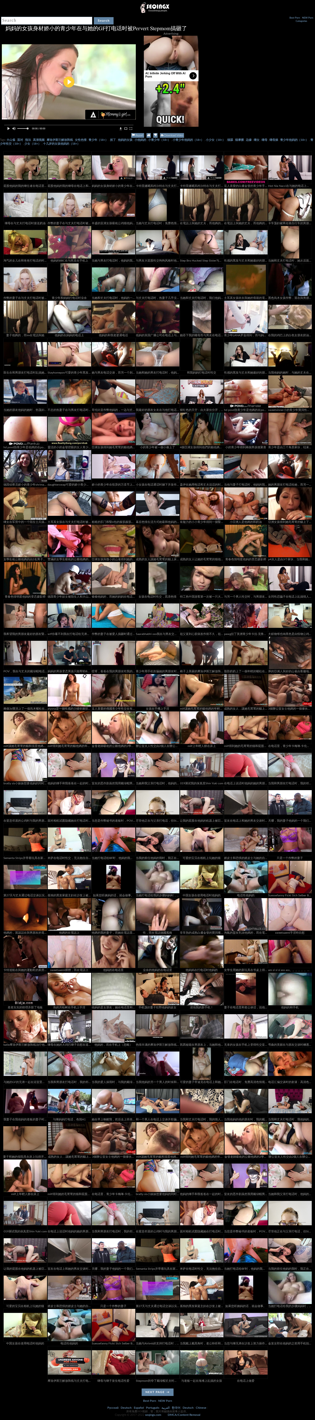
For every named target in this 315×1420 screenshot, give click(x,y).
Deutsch (126, 1407)
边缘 (249, 139)
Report (139, 135)
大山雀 (11, 139)
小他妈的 (140, 139)
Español (139, 1407)
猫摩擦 (239, 139)
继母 (264, 139)
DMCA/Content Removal (184, 1414)
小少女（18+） (215, 139)
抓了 (113, 139)
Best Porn (294, 18)
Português (152, 1407)
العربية (166, 1407)
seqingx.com (153, 1414)
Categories (301, 21)
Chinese (201, 1407)
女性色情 (81, 139)
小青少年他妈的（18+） (188, 139)
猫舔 (230, 139)
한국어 (176, 1407)
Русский (112, 1407)
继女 (257, 139)
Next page (155, 1392)
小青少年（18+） (159, 139)
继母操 (273, 139)
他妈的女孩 (125, 139)
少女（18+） (32, 143)
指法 (28, 139)
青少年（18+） (98, 139)
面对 (20, 139)
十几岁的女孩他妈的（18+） (61, 143)
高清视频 (39, 139)
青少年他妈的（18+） (294, 139)
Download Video (173, 135)
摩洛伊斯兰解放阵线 (60, 139)
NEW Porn (307, 18)
